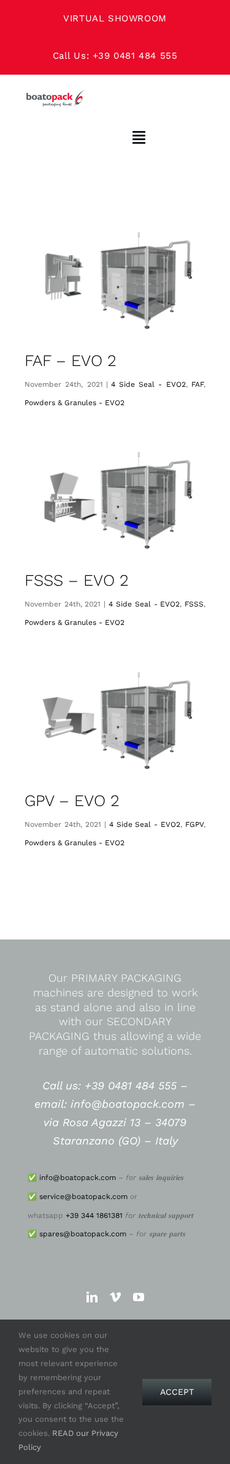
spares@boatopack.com (82, 1234)
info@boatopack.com (77, 1177)
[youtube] (138, 1296)
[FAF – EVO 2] (115, 280)
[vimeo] (115, 1296)
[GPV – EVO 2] (115, 720)
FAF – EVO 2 (71, 360)
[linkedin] (92, 1296)
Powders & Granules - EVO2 (75, 402)
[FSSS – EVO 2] (115, 500)
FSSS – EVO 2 (77, 580)
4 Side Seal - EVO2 (148, 384)
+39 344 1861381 (94, 1215)
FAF (197, 384)
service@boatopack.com (83, 1196)
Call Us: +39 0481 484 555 (115, 55)
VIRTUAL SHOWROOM (115, 18)
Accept (177, 1392)
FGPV (194, 824)
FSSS (194, 604)
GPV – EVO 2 (72, 800)
